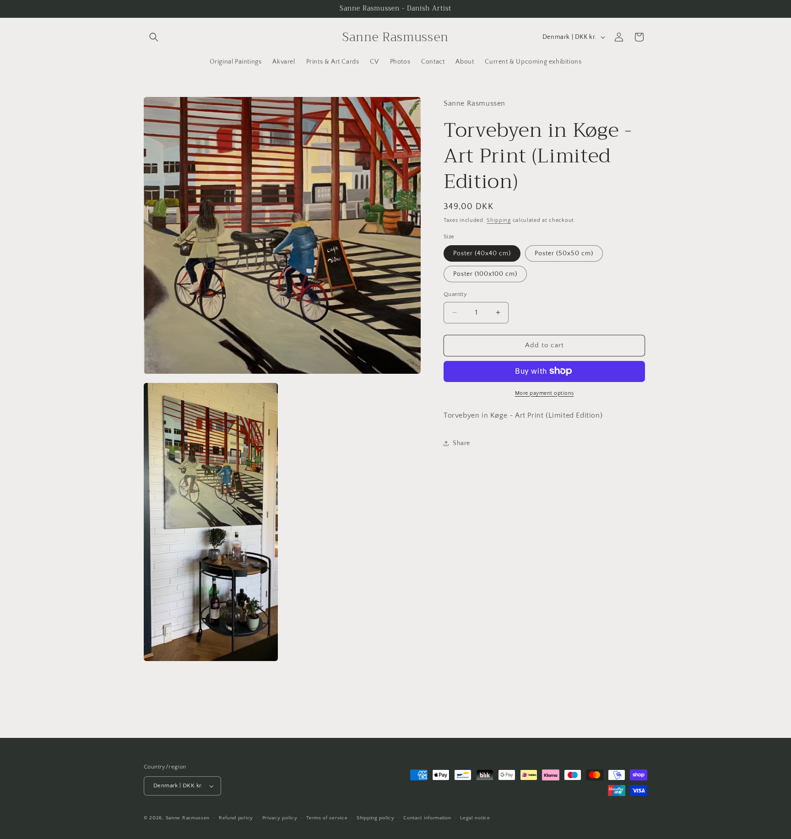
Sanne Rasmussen (188, 818)
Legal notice (475, 818)
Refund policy (236, 818)
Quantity (455, 294)
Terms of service (326, 818)
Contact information (427, 818)
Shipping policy (376, 818)
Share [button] (461, 442)
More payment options (544, 393)
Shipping (499, 220)
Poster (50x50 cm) (564, 253)
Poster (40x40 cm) (482, 253)
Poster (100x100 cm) (485, 274)
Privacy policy (280, 818)
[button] (154, 37)
